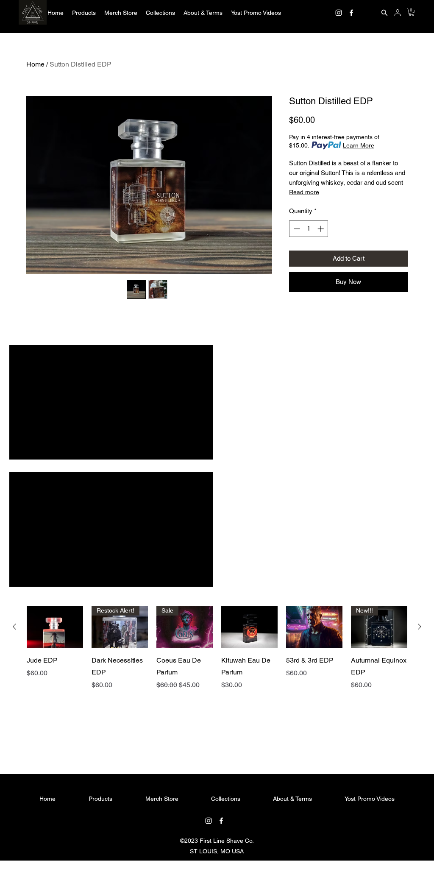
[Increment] (321, 229)
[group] (217, 675)
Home (35, 64)
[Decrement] (296, 229)
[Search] (384, 12)
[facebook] (351, 12)
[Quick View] (55, 627)
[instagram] (338, 12)
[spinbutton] (309, 229)
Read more (304, 192)
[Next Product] (420, 626)
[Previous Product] (14, 626)
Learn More (358, 145)
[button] (84, 12)
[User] (397, 12)
